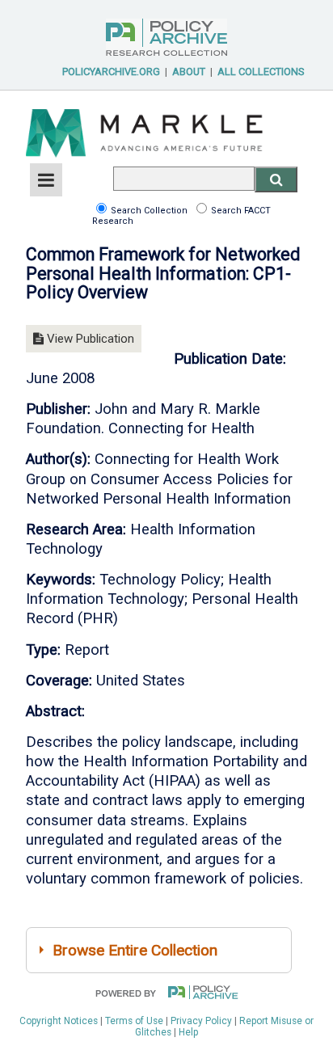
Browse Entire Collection (135, 950)
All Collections (261, 71)
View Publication (89, 338)
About (188, 71)
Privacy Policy (201, 1021)
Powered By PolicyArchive (166, 37)
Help (188, 1032)
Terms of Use (134, 1021)
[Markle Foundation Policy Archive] (144, 163)
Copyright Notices (58, 1021)
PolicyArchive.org (111, 71)
